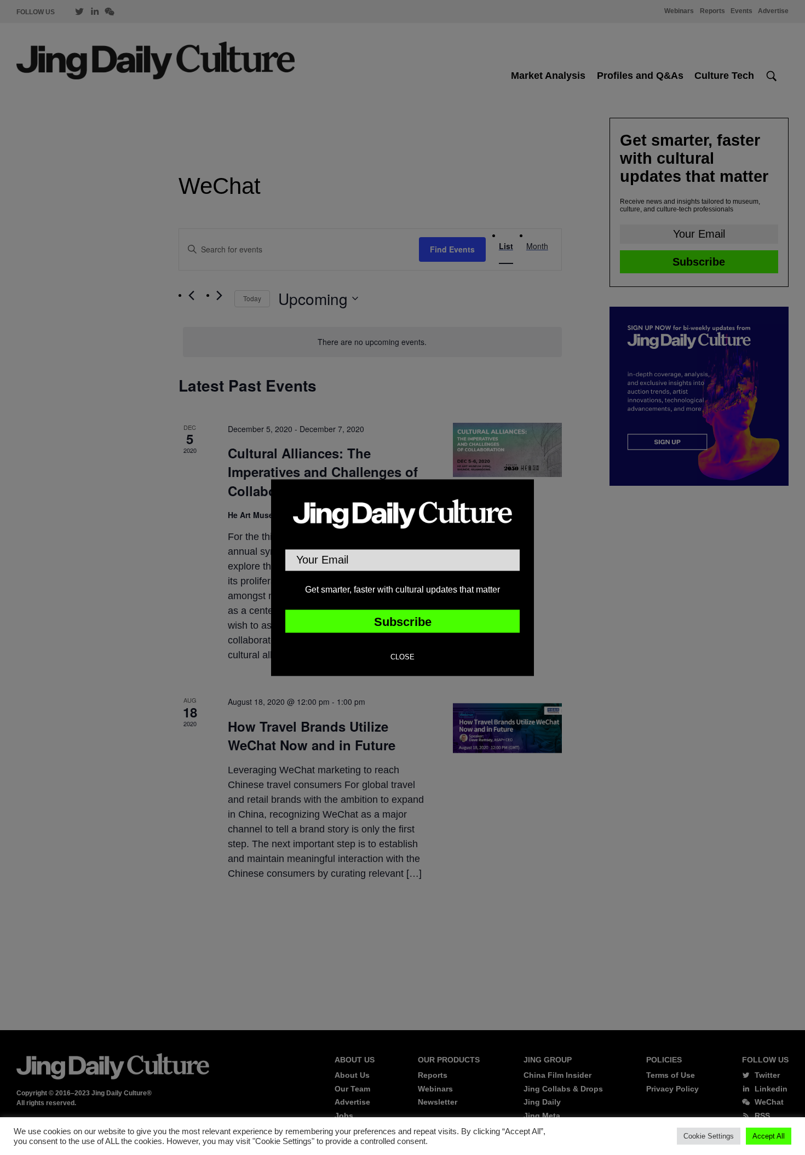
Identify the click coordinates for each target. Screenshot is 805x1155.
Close (402, 657)
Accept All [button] (768, 1136)
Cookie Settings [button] (708, 1136)
